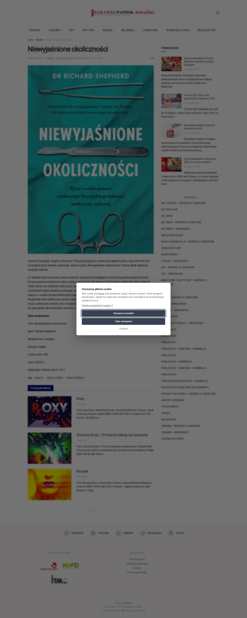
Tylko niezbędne (123, 321)
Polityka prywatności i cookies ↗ (97, 305)
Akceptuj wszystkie (123, 313)
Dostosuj (123, 328)
